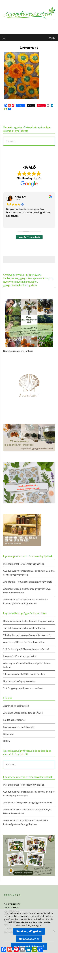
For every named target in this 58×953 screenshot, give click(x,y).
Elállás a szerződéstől (14, 719)
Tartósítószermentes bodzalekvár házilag (24, 628)
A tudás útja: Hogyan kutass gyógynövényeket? (27, 581)
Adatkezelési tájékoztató (16, 705)
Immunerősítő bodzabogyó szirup (20, 656)
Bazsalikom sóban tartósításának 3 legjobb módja (28, 621)
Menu (52, 37)
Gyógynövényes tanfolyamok (18, 726)
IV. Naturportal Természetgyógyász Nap (24, 563)
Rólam (6, 740)
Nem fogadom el (29, 938)
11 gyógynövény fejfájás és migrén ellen (24, 674)
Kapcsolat (8, 733)
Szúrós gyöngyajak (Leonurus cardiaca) (23, 688)
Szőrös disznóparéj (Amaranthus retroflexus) (26, 649)
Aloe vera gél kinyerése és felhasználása (24, 642)
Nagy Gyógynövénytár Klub (18, 350)
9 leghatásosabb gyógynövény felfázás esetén (27, 635)
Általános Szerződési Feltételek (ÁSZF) (23, 712)
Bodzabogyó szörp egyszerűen (19, 681)
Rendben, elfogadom (29, 931)
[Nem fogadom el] (54, 931)
